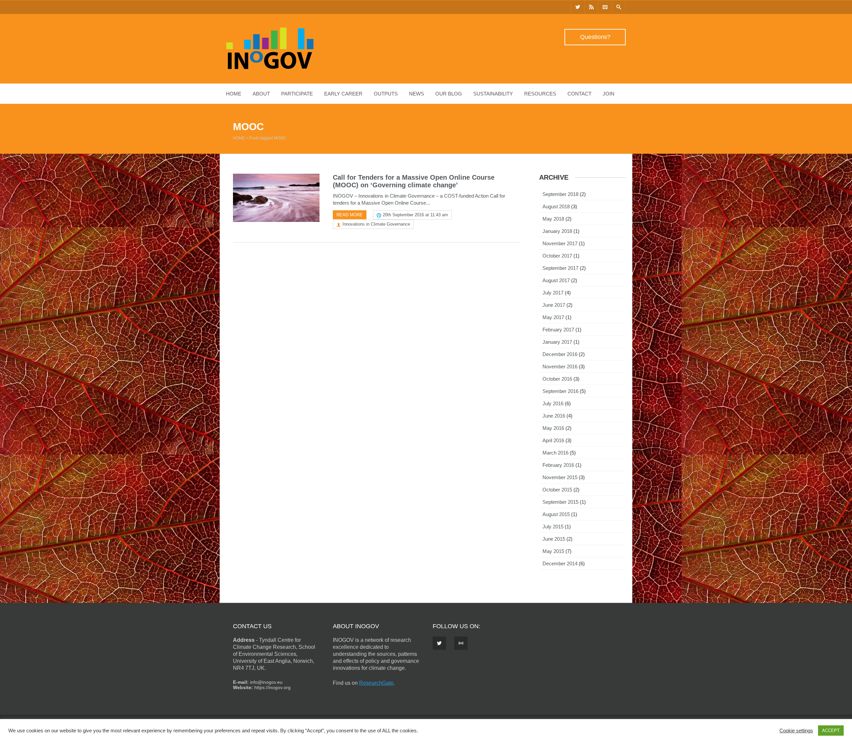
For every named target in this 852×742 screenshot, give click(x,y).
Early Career (343, 93)
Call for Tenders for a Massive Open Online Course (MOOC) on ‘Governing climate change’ (414, 181)
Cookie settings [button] (796, 730)
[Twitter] (577, 7)
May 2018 (553, 219)
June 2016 (553, 416)
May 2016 (553, 428)
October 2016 (557, 379)
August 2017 (556, 280)
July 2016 (552, 403)
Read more (349, 214)
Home (233, 93)
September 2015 (560, 502)
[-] (270, 67)
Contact (579, 93)
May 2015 (553, 551)
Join (608, 93)
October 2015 (557, 489)
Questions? (595, 37)
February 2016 (558, 465)
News (416, 93)
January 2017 (557, 342)
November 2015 (559, 477)
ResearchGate (376, 683)
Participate (297, 93)
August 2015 (556, 514)
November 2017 (559, 243)
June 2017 (553, 305)
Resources (540, 93)
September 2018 (560, 194)
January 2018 (557, 231)
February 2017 (558, 329)
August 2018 (556, 206)
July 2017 (552, 292)
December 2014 (559, 563)
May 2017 (553, 317)
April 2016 (553, 440)
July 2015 (552, 526)
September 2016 (560, 391)
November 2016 (559, 366)
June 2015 (553, 539)
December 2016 (559, 354)
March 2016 (555, 453)
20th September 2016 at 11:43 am (415, 214)
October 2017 (557, 256)
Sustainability (493, 93)
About (261, 93)
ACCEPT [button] (831, 730)
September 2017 (560, 268)
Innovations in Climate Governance (376, 224)
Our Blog (448, 93)
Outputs (386, 93)
